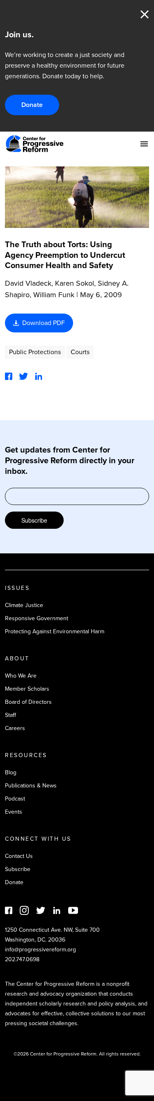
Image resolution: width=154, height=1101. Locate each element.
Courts (80, 352)
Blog (10, 772)
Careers (15, 728)
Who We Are (21, 675)
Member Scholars (27, 689)
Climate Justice (24, 605)
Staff (10, 715)
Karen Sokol (74, 283)
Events (13, 812)
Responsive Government (36, 618)
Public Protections (35, 352)
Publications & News (31, 785)
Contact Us (19, 856)
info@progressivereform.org (40, 949)
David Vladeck (28, 283)
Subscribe (34, 520)
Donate (32, 104)
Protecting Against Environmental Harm (54, 631)
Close (144, 14)
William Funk (53, 294)
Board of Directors (28, 702)
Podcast (15, 798)
